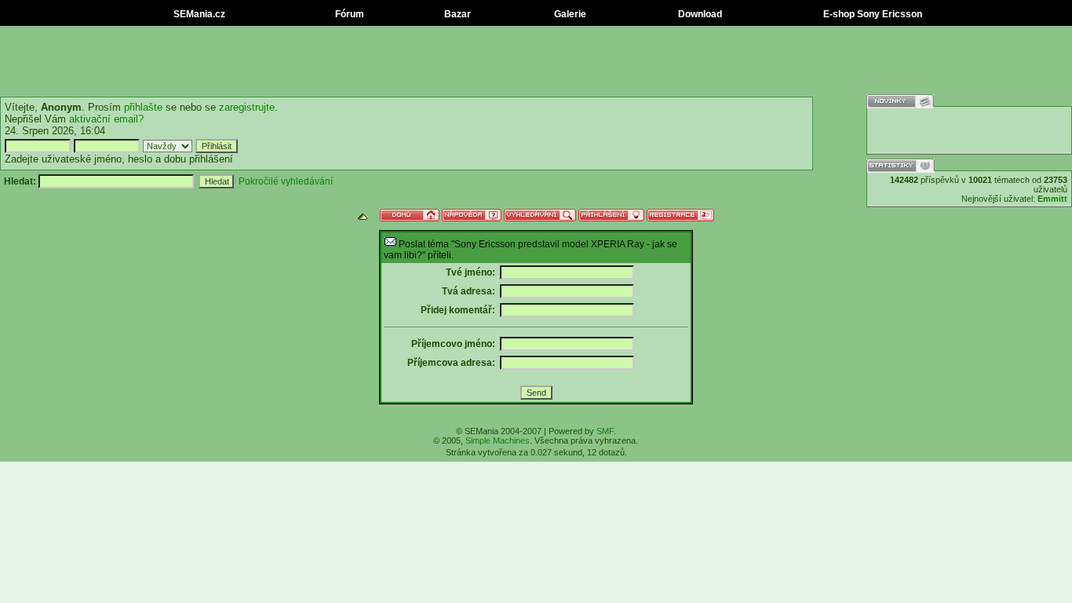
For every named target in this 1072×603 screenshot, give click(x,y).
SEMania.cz (198, 14)
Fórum (348, 14)
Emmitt (1052, 198)
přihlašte (143, 107)
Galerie (569, 14)
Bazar (456, 14)
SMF (605, 431)
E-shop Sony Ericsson (871, 14)
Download (699, 14)
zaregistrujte (247, 107)
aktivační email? (106, 119)
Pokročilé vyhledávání (286, 181)
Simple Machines (497, 440)
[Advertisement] (536, 61)
